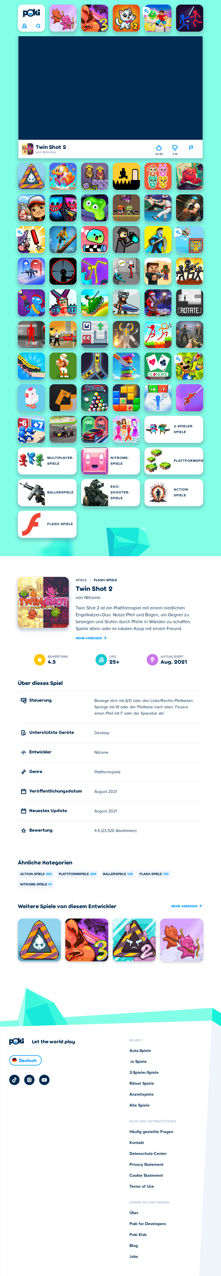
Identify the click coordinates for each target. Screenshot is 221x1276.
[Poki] (31, 13)
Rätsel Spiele (141, 1084)
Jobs (133, 1257)
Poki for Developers (147, 1224)
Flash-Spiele (105, 580)
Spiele (81, 580)
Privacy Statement (146, 1165)
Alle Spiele (139, 1105)
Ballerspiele (118, 874)
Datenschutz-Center (148, 1154)
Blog (133, 1246)
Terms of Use (141, 1187)
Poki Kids (138, 1235)
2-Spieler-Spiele (144, 1073)
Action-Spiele (36, 874)
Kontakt (136, 1143)
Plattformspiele (77, 874)
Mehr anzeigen (89, 638)
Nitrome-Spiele (36, 884)
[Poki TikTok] (14, 1080)
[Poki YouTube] (44, 1080)
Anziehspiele (141, 1095)
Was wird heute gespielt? (38, 26)
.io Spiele (138, 1062)
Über (133, 1213)
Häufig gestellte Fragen (151, 1132)
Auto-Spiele (140, 1051)
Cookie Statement (146, 1176)
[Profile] (24, 26)
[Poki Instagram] (29, 1080)
